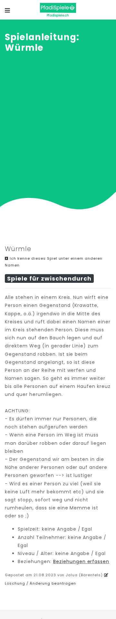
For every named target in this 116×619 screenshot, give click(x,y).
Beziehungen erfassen (81, 561)
